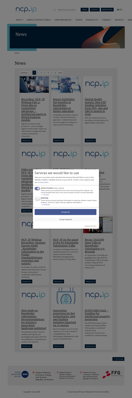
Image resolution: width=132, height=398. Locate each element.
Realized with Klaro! (91, 226)
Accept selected (66, 219)
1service (45, 195)
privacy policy (43, 182)
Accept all (65, 212)
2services (45, 204)
